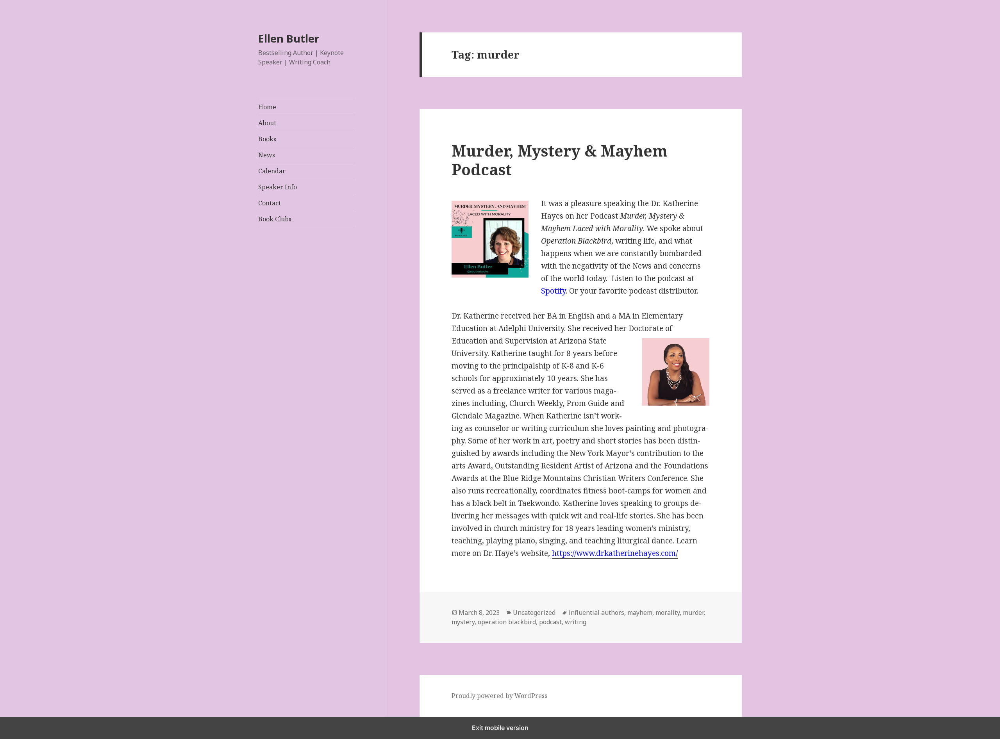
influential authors (596, 612)
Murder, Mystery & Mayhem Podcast (560, 160)
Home (267, 107)
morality (667, 612)
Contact (269, 203)
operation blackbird (507, 622)
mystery (463, 622)
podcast (550, 622)
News (266, 155)
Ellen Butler (288, 38)
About (267, 123)
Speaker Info (277, 187)
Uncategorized (534, 612)
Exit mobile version (500, 728)
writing (575, 622)
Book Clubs (274, 219)
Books (267, 139)
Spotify (553, 291)
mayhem (639, 612)
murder (693, 612)
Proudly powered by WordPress (499, 695)
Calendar (272, 171)
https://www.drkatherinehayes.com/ (615, 553)
